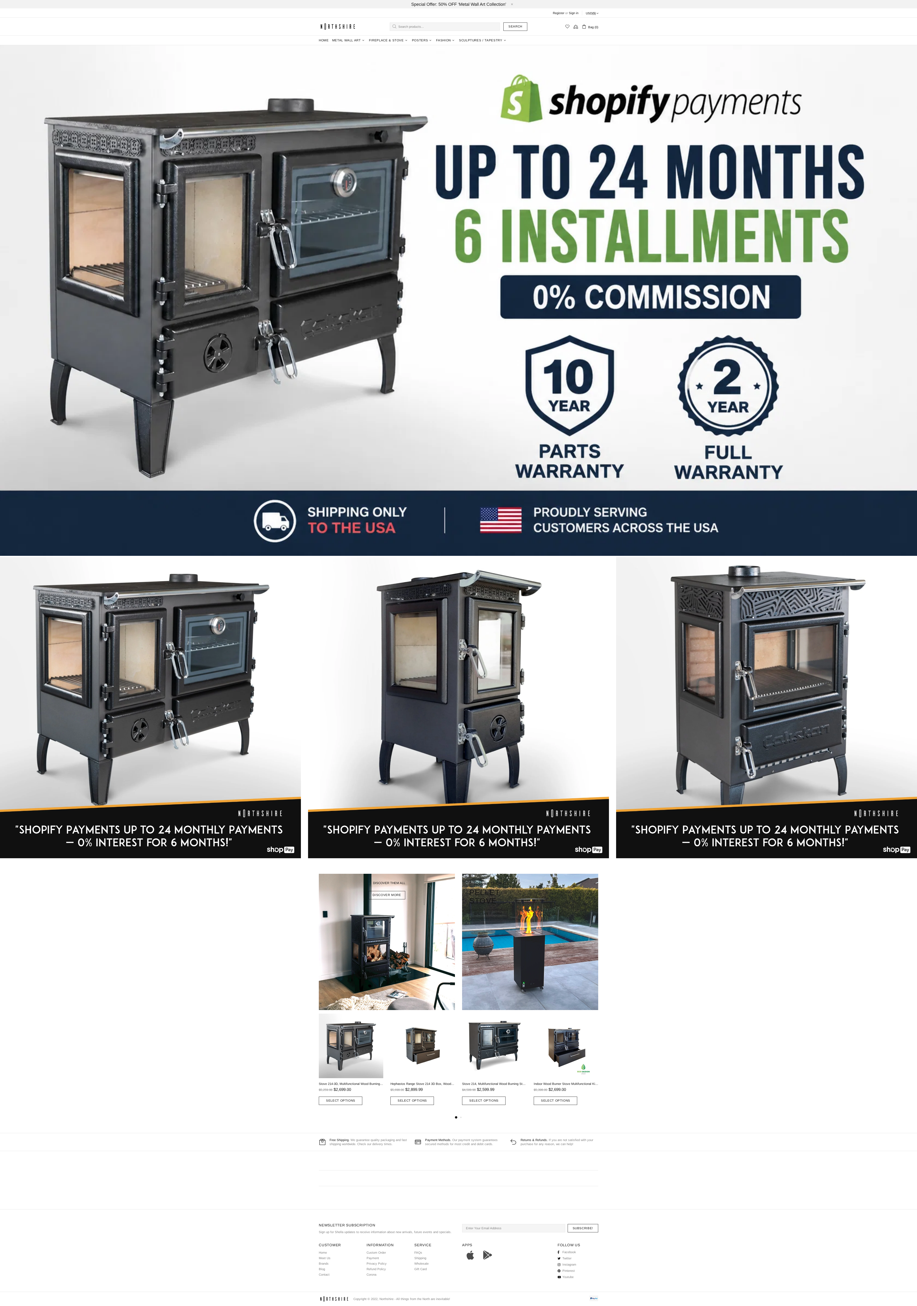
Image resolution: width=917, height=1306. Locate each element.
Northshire (386, 1299)
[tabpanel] (351, 1064)
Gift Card (420, 1269)
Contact (324, 1274)
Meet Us (325, 1258)
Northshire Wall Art (338, 26)
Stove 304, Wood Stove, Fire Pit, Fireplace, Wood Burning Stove (566, 1084)
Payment (373, 1258)
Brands (324, 1263)
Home (323, 1252)
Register (558, 13)
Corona (371, 1274)
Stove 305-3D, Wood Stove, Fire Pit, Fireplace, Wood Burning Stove (351, 1084)
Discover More (488, 914)
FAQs (418, 1252)
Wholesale (421, 1263)
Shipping (420, 1258)
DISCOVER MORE (387, 895)
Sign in (573, 13)
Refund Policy (376, 1269)
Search (515, 26)
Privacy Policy (377, 1263)
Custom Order (376, 1252)
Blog (322, 1269)
